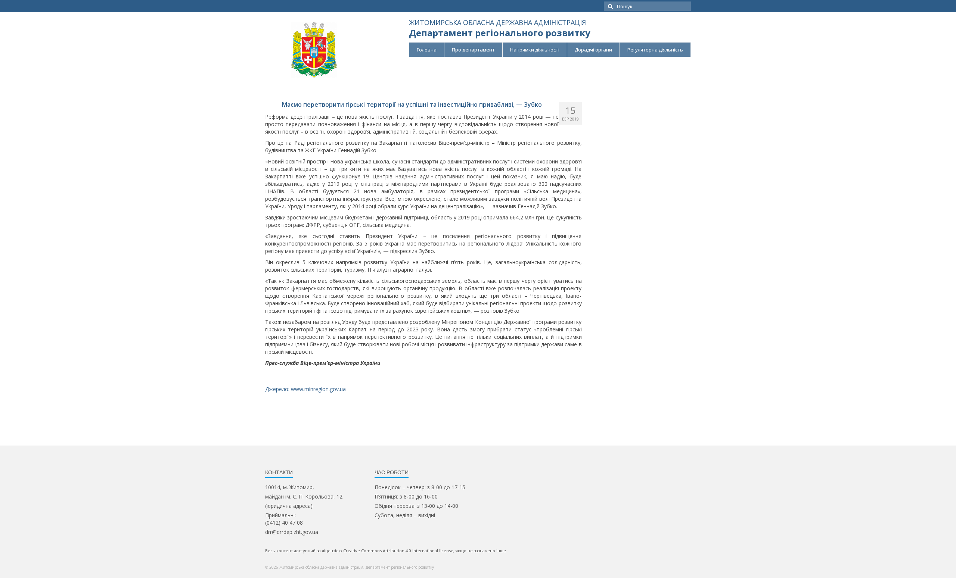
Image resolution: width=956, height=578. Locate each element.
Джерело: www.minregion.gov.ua (305, 389)
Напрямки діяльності (534, 49)
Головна (427, 49)
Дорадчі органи (593, 49)
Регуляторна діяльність (655, 49)
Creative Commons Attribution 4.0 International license (398, 550)
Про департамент (473, 49)
